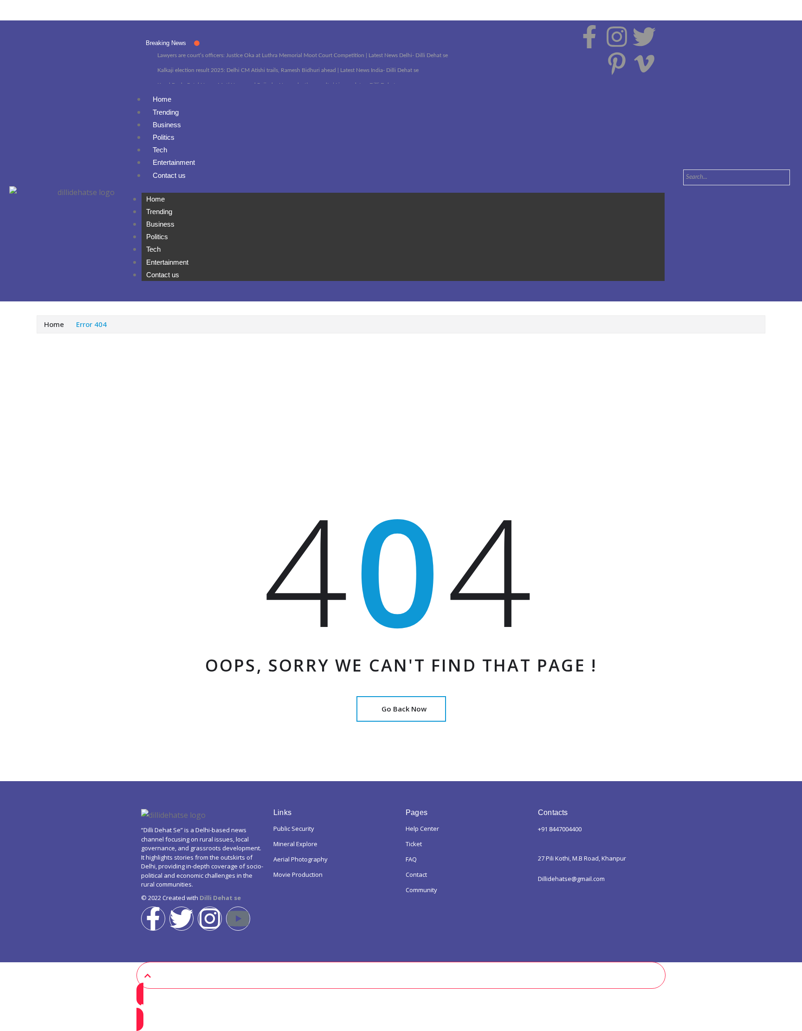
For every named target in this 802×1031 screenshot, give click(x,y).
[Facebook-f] (153, 919)
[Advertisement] (401, 403)
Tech (160, 150)
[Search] (700, 194)
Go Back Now (404, 708)
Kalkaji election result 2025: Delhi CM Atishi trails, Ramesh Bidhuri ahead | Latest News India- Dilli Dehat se (288, 70)
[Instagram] (210, 919)
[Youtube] (238, 919)
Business (167, 125)
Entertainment (174, 162)
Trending (166, 112)
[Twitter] (181, 919)
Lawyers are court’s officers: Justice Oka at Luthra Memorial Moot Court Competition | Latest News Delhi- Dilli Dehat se (302, 55)
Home (162, 99)
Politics (164, 137)
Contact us (169, 175)
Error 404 (91, 324)
